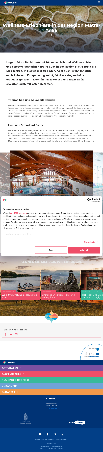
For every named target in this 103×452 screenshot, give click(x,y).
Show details (89, 242)
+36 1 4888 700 (51, 408)
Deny (51, 250)
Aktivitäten (10, 368)
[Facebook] (47, 434)
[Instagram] (63, 434)
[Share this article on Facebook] (5, 334)
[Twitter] (55, 434)
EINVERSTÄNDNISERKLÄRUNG (51, 448)
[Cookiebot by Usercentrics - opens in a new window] (89, 200)
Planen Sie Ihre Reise (16, 380)
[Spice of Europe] (77, 422)
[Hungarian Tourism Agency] (26, 419)
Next (96, 157)
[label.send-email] (16, 334)
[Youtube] (40, 434)
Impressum (51, 443)
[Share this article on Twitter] (10, 334)
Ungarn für (10, 386)
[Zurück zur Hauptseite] (10, 2)
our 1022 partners (18, 213)
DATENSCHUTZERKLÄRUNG (51, 446)
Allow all (84, 250)
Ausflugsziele (12, 374)
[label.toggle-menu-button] (100, 3)
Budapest (9, 392)
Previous (7, 157)
